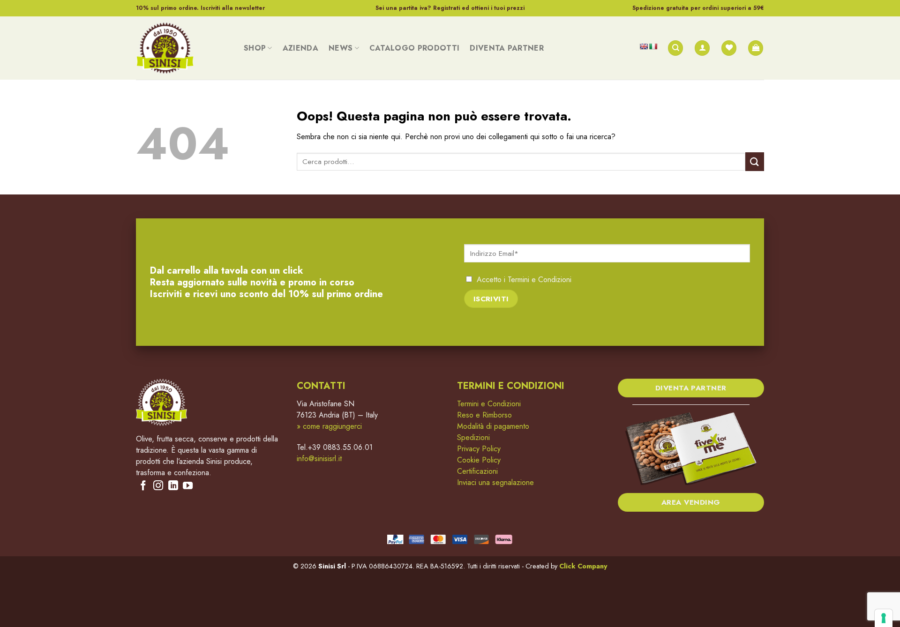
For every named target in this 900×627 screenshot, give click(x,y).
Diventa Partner (507, 48)
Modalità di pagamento (493, 426)
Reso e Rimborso (484, 415)
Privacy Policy (479, 448)
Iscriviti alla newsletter (233, 8)
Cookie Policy (479, 460)
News (340, 48)
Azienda (300, 48)
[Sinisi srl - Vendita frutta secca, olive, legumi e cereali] (183, 48)
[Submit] (754, 161)
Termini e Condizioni (539, 279)
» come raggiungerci (329, 426)
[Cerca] (675, 48)
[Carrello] (755, 48)
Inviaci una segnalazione (495, 482)
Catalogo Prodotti (414, 48)
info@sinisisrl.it (319, 458)
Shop (255, 48)
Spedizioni (473, 437)
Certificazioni (477, 471)
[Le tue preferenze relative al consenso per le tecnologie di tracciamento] (883, 618)
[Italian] (653, 46)
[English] (643, 46)
